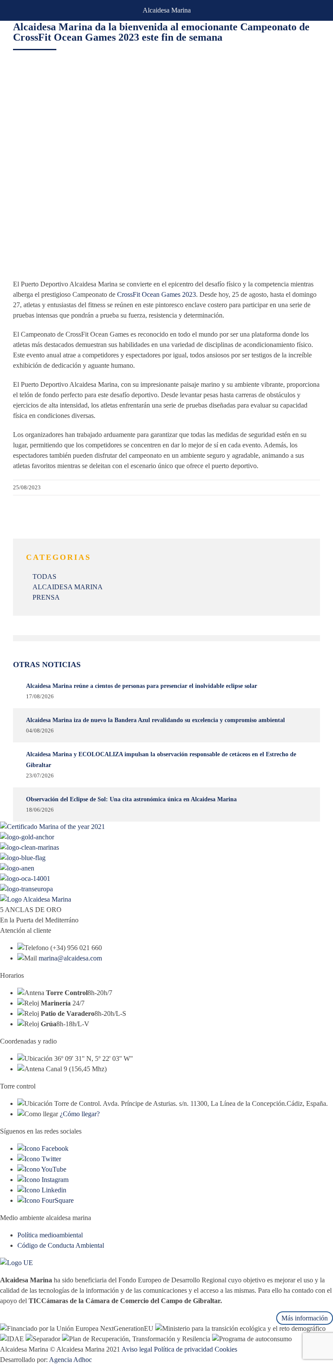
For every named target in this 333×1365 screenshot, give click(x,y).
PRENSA (46, 597)
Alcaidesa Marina (167, 10)
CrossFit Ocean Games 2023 (156, 294)
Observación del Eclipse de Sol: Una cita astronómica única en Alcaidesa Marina (131, 799)
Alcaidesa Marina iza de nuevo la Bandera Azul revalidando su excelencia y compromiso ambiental (155, 720)
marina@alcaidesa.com (70, 958)
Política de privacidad (183, 1349)
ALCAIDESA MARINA (68, 587)
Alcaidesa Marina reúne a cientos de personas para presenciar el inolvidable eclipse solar (141, 686)
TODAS (44, 576)
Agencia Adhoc (70, 1359)
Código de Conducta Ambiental (60, 1245)
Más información (304, 1318)
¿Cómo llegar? (80, 1114)
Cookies (226, 1349)
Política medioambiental (50, 1235)
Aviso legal (136, 1349)
